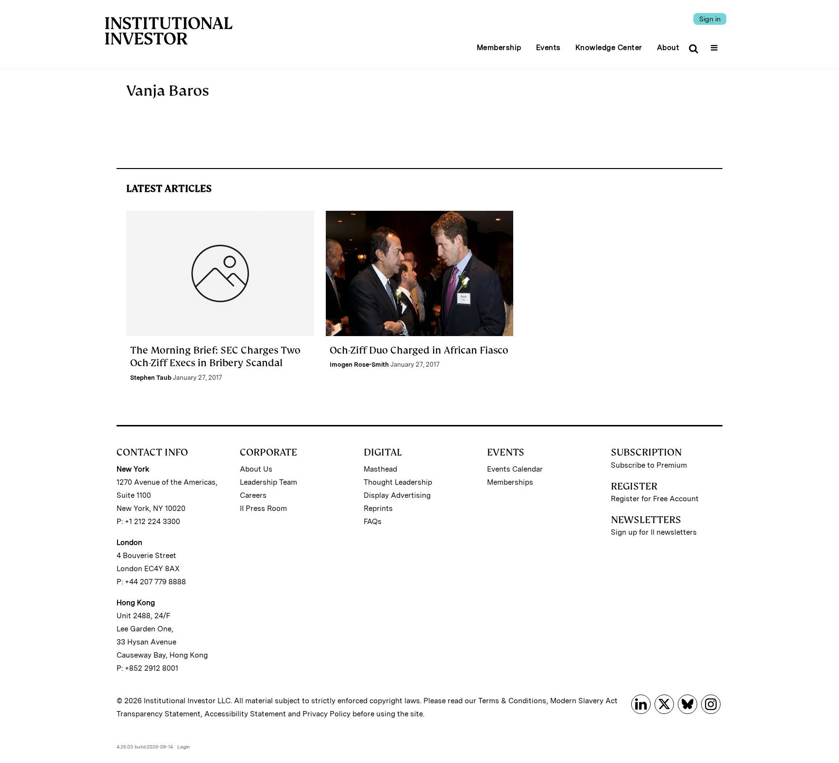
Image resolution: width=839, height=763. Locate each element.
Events (548, 47)
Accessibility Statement (245, 714)
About (668, 47)
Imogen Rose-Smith (359, 364)
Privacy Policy (326, 714)
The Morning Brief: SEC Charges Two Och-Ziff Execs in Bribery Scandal (215, 356)
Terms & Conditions (512, 700)
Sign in (710, 19)
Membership (499, 47)
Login (183, 746)
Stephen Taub (150, 377)
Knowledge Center (608, 47)
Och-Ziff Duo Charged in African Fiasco (419, 350)
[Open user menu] (715, 44)
